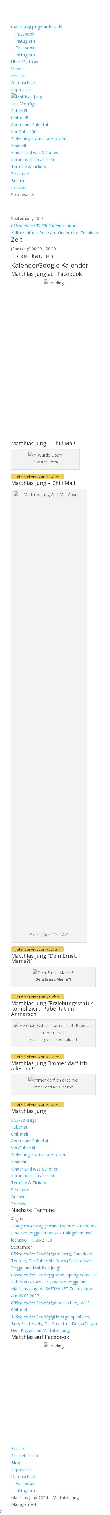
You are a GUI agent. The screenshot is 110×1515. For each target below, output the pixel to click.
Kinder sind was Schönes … (36, 152)
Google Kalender (63, 265)
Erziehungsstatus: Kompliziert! (39, 138)
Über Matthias (24, 62)
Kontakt (18, 76)
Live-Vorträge (24, 104)
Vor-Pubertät (23, 131)
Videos (17, 69)
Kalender (24, 265)
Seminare (20, 173)
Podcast (19, 187)
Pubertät (19, 111)
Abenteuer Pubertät (29, 124)
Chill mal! (19, 117)
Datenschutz (23, 82)
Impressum (22, 89)
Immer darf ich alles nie (33, 159)
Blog (15, 1462)
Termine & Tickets (28, 166)
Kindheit (18, 145)
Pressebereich (24, 1455)
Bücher (18, 180)
